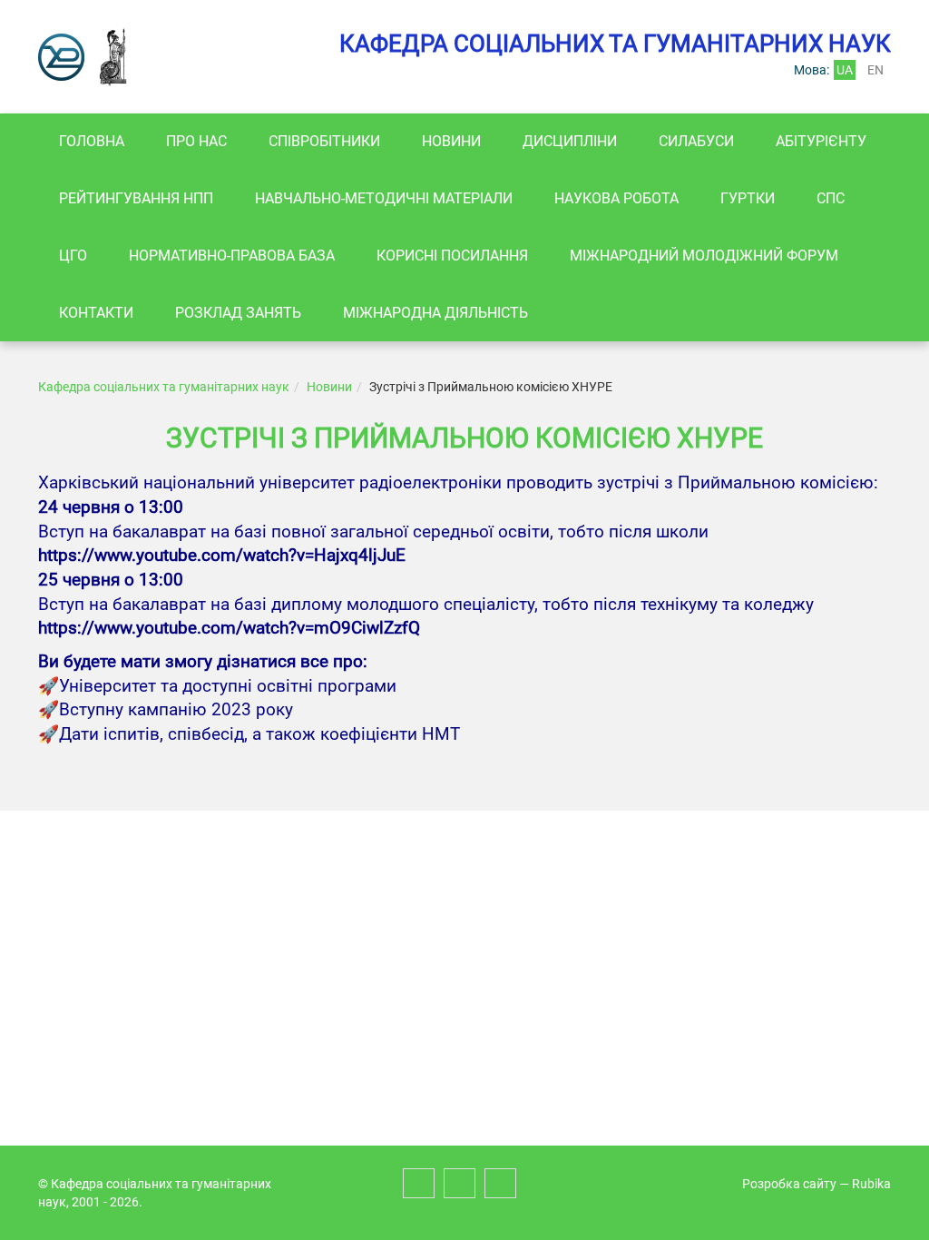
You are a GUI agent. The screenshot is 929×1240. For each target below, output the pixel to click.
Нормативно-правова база (232, 255)
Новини (451, 141)
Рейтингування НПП (136, 198)
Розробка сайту (789, 1183)
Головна (91, 141)
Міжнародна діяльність (435, 312)
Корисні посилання (452, 255)
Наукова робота (616, 198)
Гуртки (747, 198)
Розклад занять (238, 312)
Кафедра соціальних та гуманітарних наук (163, 386)
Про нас (196, 141)
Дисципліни (570, 141)
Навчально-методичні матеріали (384, 198)
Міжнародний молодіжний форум (704, 255)
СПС (831, 198)
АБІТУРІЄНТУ (821, 141)
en (875, 70)
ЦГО (73, 255)
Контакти (96, 312)
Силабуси (696, 141)
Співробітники (324, 141)
